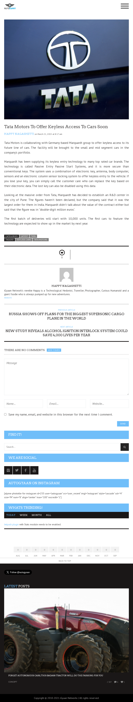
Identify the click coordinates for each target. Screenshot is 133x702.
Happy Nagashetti (19, 133)
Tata (33, 236)
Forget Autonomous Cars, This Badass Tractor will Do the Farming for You (55, 675)
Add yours (54, 350)
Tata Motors (40, 239)
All (48, 515)
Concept (12, 681)
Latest (24, 236)
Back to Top (65, 561)
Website (8, 298)
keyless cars (24, 239)
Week (24, 515)
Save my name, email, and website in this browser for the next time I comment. (60, 414)
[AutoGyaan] (51, 6)
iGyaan (63, 698)
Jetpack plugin (11, 524)
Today (10, 515)
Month (37, 515)
